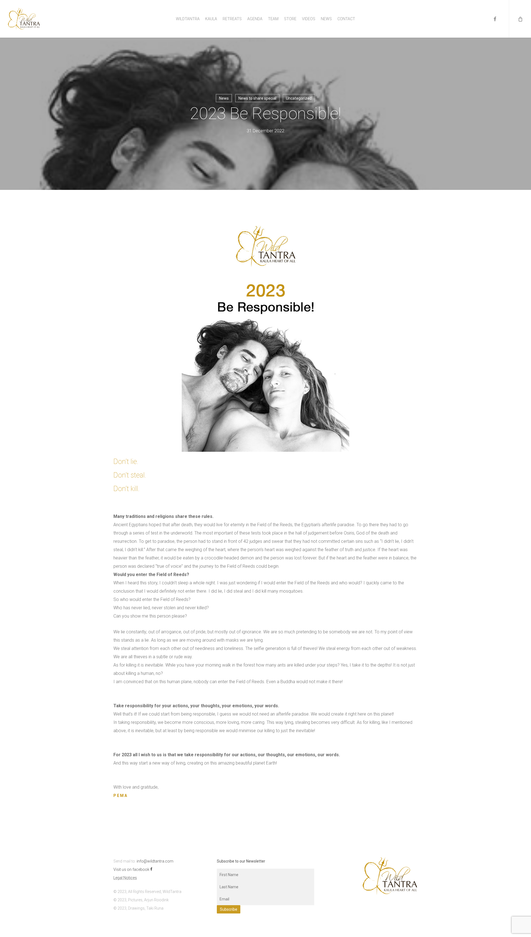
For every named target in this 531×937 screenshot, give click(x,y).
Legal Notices (125, 878)
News (224, 98)
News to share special (257, 98)
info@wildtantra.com (155, 861)
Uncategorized (299, 98)
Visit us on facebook (131, 869)
